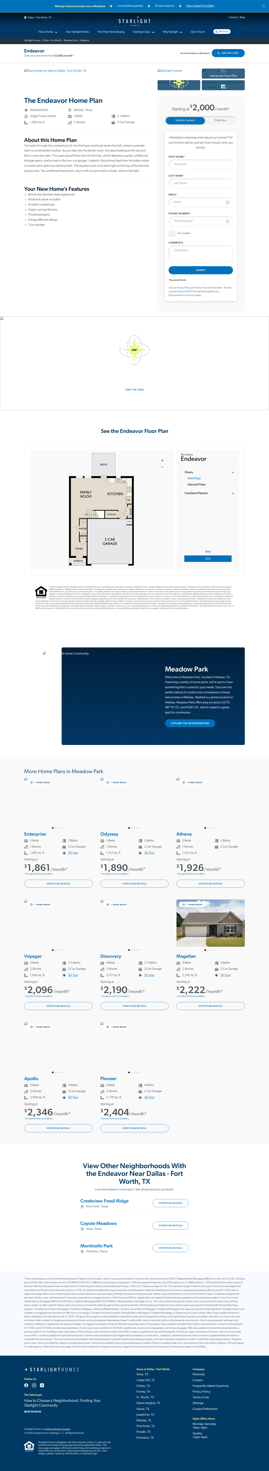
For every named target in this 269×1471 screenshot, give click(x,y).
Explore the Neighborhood (190, 723)
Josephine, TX (145, 1414)
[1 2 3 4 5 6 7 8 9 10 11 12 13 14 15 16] (134, 803)
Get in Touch (198, 32)
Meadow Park (70, 40)
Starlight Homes (134, 21)
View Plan (171, 1203)
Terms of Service (187, 295)
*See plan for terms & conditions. (38, 874)
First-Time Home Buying (111, 32)
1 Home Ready (42, 782)
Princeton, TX (145, 1437)
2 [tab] (55, 828)
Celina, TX (143, 1386)
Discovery (110, 956)
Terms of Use (201, 288)
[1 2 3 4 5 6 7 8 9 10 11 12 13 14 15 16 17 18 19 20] (58, 925)
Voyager (33, 956)
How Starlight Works (77, 32)
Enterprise (35, 834)
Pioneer (108, 1078)
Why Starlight (170, 32)
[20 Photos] (223, 85)
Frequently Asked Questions (211, 1386)
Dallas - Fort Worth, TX (39, 17)
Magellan (186, 956)
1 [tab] (52, 828)
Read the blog (32, 1412)
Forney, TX (143, 1391)
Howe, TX (142, 1409)
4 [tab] (61, 828)
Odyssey (109, 834)
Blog (242, 17)
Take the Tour (134, 389)
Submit (200, 270)
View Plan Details (58, 883)
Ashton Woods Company (57, 1429)
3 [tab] (58, 828)
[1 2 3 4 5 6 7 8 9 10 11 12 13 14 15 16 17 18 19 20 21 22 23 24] (134, 1048)
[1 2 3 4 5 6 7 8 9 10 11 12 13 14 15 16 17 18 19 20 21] (58, 1048)
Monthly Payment (185, 120)
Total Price (220, 120)
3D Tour (73, 853)
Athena (184, 834)
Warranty (199, 1374)
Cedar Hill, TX (145, 1380)
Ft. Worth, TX (145, 1397)
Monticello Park (96, 1246)
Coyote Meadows (98, 1223)
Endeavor (84, 40)
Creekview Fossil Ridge (104, 1201)
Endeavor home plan (120, 1189)
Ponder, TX (143, 1432)
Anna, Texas (94, 1229)
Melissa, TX (143, 1420)
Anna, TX (142, 1374)
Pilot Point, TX (145, 1426)
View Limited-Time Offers (200, 6)
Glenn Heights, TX (148, 1403)
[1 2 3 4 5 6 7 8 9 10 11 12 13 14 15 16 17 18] (58, 803)
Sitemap (198, 1403)
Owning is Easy (141, 32)
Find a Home (45, 32)
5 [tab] (63, 828)
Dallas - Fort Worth (52, 40)
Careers (233, 17)
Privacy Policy (183, 288)
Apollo (31, 1078)
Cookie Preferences (205, 1409)
